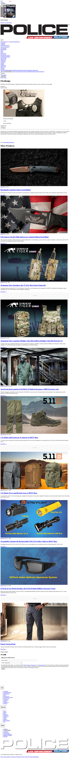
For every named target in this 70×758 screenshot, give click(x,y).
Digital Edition (9, 22)
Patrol (2, 50)
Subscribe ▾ (3, 4)
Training (2, 63)
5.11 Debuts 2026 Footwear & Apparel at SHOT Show (19, 437)
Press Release (20, 71)
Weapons (3, 67)
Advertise (3, 71)
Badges (5, 142)
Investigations (3, 48)
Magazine (11, 70)
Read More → (4, 195)
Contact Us (14, 71)
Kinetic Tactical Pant (8, 644)
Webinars (20, 1)
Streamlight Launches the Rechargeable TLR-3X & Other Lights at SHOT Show (29, 541)
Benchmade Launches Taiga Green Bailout (16, 190)
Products (27, 70)
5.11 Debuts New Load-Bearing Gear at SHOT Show (19, 493)
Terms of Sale (16, 756)
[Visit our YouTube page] (5, 655)
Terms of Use (10, 756)
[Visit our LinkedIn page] (4, 655)
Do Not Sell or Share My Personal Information (29, 756)
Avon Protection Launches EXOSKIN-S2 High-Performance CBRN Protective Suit (30, 389)
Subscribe (3, 22)
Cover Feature (6, 1)
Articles (13, 1)
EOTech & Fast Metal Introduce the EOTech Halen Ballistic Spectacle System (28, 588)
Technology (3, 60)
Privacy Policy (4, 756)
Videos (16, 1)
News (10, 1)
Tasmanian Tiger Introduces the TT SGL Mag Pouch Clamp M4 (23, 285)
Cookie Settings (8, 71)
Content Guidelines (27, 71)
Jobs (37, 70)
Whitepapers (16, 70)
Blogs (7, 70)
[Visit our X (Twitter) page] (2, 655)
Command (3, 43)
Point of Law (3, 53)
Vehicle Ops (3, 65)
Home (2, 77)
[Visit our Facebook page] (1, 655)
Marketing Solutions (35, 71)
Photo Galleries (32, 70)
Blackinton (9, 142)
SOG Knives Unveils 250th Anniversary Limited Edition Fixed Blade (25, 237)
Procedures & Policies (5, 55)
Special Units (3, 58)
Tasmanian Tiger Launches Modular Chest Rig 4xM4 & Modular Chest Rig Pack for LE (32, 341)
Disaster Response (4, 45)
